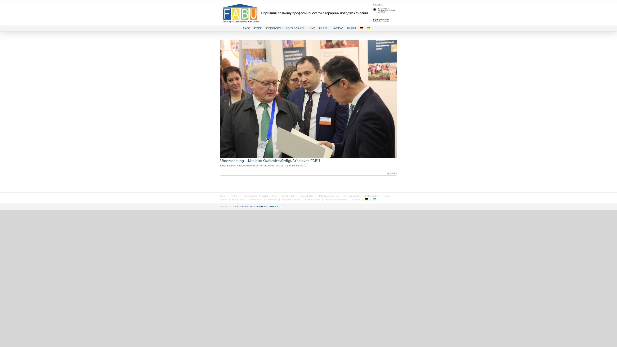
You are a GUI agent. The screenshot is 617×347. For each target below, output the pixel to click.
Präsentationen (312, 199)
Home (223, 196)
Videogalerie (256, 199)
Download (272, 199)
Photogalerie (238, 199)
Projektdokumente (291, 199)
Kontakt (356, 199)
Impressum (263, 206)
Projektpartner (250, 196)
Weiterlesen (392, 173)
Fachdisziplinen (269, 196)
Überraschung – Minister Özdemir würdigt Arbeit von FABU (270, 160)
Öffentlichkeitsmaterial (336, 199)
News (387, 196)
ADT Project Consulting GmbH (245, 206)
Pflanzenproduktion (329, 196)
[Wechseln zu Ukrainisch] (368, 28)
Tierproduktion (306, 196)
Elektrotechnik (372, 196)
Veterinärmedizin (352, 196)
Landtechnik (288, 196)
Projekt (234, 196)
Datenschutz (274, 206)
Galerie (223, 199)
